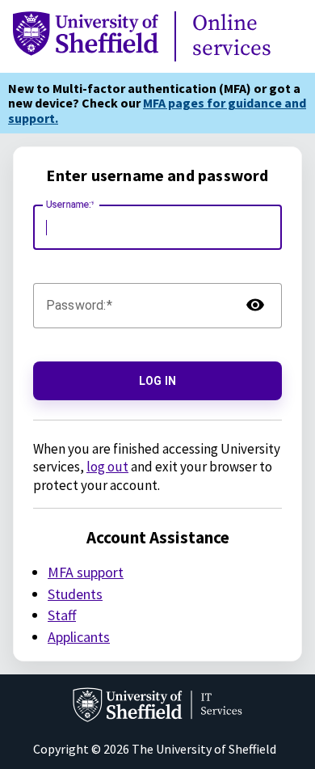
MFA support (86, 572)
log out (107, 466)
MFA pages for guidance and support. (157, 110)
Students (75, 594)
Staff (62, 615)
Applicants (79, 636)
